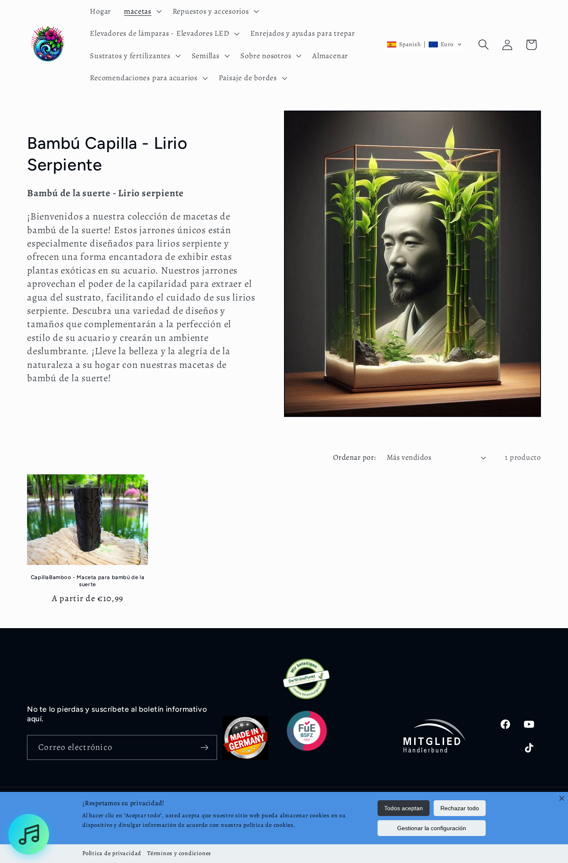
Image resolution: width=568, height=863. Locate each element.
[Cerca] (562, 798)
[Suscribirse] (205, 747)
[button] (142, 11)
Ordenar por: (354, 457)
